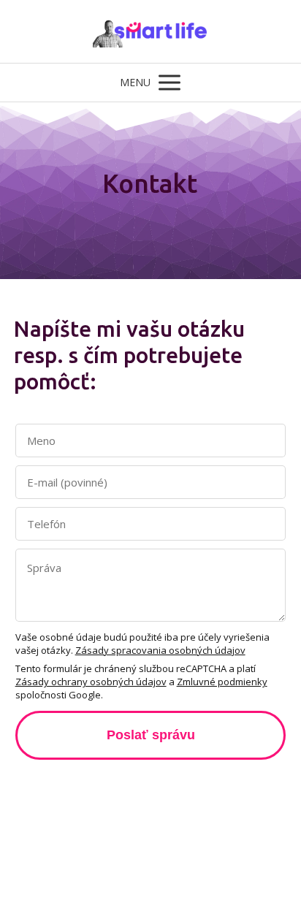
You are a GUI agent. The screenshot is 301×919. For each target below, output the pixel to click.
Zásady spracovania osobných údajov (160, 650)
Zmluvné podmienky (222, 681)
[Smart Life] (151, 31)
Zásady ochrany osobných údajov (91, 681)
